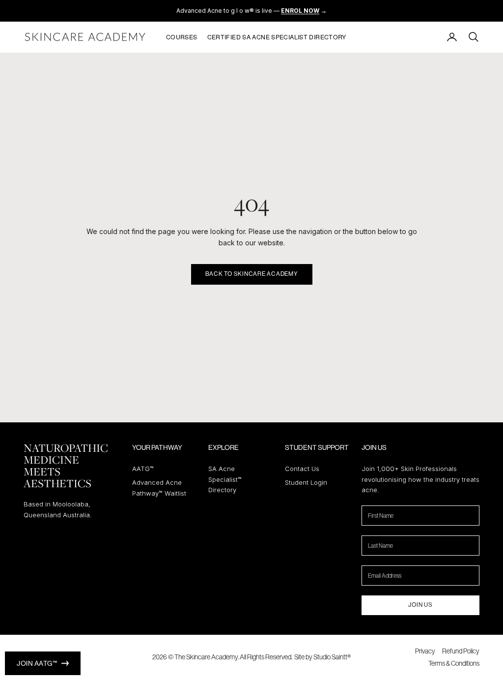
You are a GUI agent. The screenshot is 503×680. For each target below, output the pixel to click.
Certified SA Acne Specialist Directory (276, 36)
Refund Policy (460, 651)
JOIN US (420, 604)
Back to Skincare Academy (251, 273)
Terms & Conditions (453, 663)
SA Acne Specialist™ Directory (225, 479)
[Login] (452, 37)
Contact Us (302, 469)
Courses (181, 36)
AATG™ (143, 469)
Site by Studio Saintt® (322, 657)
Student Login (306, 482)
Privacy (425, 651)
